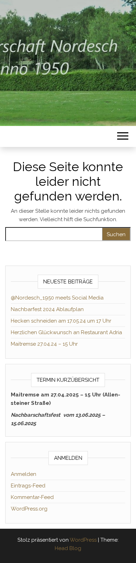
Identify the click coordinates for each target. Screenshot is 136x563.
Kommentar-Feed (32, 497)
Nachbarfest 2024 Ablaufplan (47, 309)
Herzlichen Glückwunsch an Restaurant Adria (66, 332)
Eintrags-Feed (28, 486)
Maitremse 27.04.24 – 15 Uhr (44, 344)
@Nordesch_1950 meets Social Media (57, 298)
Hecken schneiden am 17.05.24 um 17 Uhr (61, 321)
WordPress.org (29, 509)
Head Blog (68, 548)
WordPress (83, 540)
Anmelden (23, 474)
